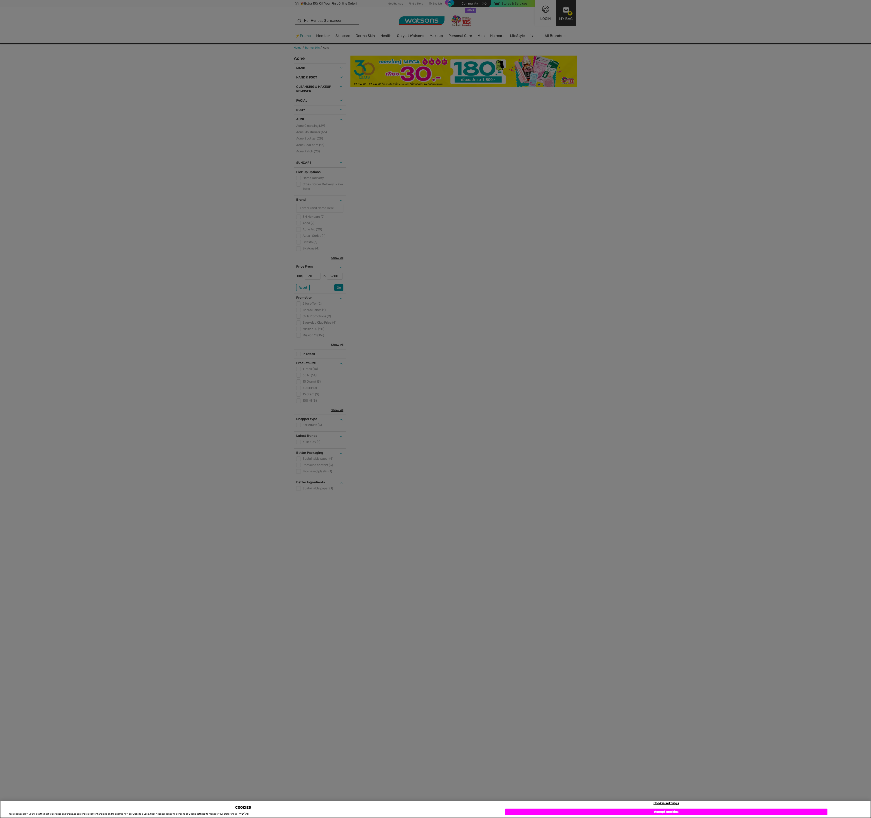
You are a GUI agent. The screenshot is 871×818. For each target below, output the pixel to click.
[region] (435, 809)
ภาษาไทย (244, 814)
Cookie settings (666, 803)
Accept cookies (666, 812)
